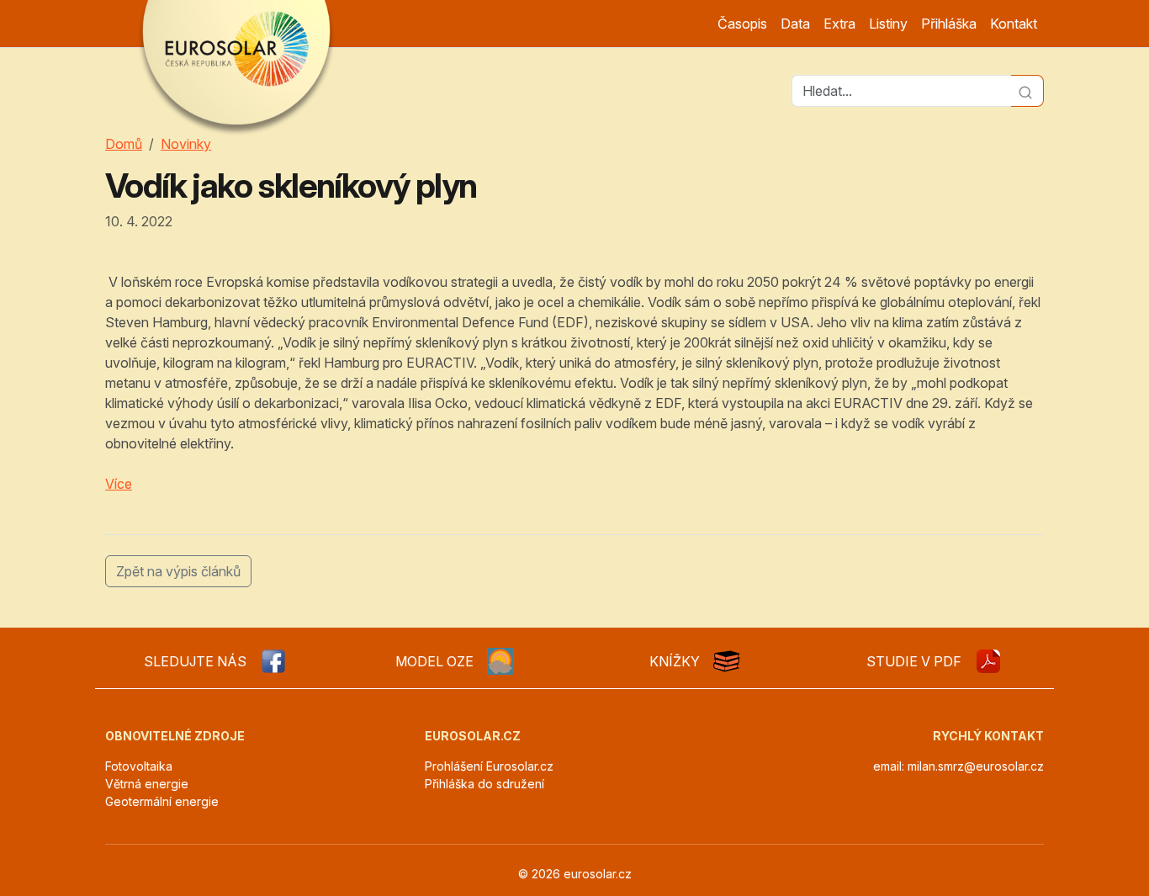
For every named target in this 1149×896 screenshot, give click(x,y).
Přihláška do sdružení (484, 784)
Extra (839, 23)
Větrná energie (146, 784)
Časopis (742, 23)
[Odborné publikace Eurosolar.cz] (726, 661)
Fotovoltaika (138, 766)
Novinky (186, 143)
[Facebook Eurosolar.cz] (273, 661)
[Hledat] (1027, 91)
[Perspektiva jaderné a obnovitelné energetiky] (988, 661)
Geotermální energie (162, 801)
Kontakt (1013, 23)
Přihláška (949, 23)
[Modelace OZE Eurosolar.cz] (500, 661)
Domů (123, 143)
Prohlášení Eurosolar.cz (489, 766)
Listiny (888, 23)
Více (118, 483)
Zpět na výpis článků (178, 571)
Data (795, 23)
